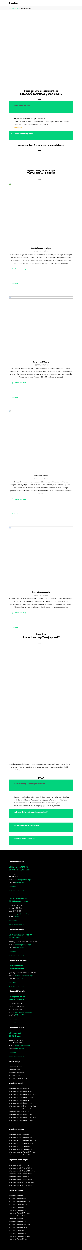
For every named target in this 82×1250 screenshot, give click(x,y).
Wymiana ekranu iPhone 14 (19, 1135)
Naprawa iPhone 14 (16, 1219)
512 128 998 (19, 917)
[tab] (41, 108)
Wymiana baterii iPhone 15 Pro (20, 1091)
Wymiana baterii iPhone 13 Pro (20, 1115)
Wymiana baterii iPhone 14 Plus (21, 1109)
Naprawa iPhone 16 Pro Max (19, 1201)
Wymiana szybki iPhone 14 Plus (20, 1174)
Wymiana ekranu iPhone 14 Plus (21, 1143)
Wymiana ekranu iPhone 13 (19, 1146)
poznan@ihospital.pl (23, 879)
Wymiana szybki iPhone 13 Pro (20, 1179)
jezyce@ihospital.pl (22, 914)
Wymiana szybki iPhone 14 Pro (20, 1168)
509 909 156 (19, 1048)
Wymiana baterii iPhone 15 (19, 1089)
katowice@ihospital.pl (23, 1012)
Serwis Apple (14, 8)
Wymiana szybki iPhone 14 (19, 1165)
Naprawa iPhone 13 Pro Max (19, 1236)
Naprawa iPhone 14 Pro (17, 1221)
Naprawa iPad (14, 1070)
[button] (41, 105)
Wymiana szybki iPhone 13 (19, 1177)
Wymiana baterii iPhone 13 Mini (21, 1120)
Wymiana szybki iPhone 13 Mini (20, 1185)
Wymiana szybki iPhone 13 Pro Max (22, 1182)
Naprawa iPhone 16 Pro (17, 1198)
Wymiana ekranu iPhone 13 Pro (20, 1149)
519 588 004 (20, 882)
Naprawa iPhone (15, 1067)
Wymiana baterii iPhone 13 (19, 1112)
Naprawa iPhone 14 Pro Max (19, 1224)
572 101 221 (19, 978)
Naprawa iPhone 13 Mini (18, 1239)
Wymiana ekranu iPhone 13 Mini (21, 1155)
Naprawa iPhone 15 (16, 1207)
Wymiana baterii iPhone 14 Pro (20, 1103)
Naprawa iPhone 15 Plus (18, 1216)
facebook (13, 886)
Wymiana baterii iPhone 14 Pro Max (22, 1106)
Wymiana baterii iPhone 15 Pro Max (22, 1094)
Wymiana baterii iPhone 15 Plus (21, 1097)
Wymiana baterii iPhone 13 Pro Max (22, 1117)
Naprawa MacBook (16, 1072)
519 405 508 (19, 947)
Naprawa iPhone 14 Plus (18, 1227)
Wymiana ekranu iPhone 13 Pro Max (22, 1152)
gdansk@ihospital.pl (23, 945)
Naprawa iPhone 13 (16, 1230)
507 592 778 (20, 1015)
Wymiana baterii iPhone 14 (19, 1100)
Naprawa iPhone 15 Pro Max (19, 1213)
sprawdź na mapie (16, 890)
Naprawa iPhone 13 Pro (17, 1233)
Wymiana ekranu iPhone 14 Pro (20, 1137)
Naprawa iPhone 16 (16, 1195)
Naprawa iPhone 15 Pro (17, 1210)
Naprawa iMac (14, 1075)
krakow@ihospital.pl (22, 1046)
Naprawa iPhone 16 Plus (18, 1204)
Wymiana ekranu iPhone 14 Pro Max (22, 1140)
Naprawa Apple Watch (18, 1078)
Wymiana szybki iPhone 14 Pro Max (22, 1171)
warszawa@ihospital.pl (24, 975)
